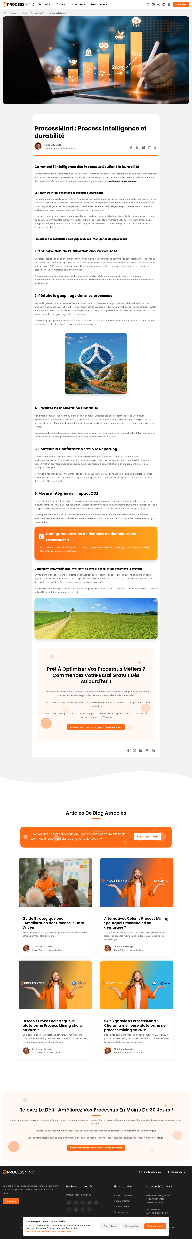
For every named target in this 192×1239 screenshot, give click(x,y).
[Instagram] (76, 1209)
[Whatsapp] (69, 1202)
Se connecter (121, 1212)
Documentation (122, 1200)
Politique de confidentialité (38, 1231)
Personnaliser (132, 1226)
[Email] (89, 1209)
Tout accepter (155, 1226)
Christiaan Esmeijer (42, 946)
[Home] (5, 13)
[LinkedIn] (69, 1209)
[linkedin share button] (156, 147)
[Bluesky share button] (143, 147)
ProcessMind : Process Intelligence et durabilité (49, 13)
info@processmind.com (78, 1194)
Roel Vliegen (52, 145)
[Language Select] (163, 4)
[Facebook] (83, 1209)
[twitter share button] (137, 147)
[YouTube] (89, 1202)
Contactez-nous (122, 1206)
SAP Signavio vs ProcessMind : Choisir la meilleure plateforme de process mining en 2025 (135, 1025)
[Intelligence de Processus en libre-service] (18, 4)
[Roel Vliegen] (38, 145)
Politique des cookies (61, 1231)
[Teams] (83, 1202)
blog (25, 13)
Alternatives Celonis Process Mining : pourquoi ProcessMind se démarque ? (136, 923)
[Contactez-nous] (153, 4)
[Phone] (76, 1202)
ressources (14, 13)
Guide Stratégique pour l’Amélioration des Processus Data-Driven (54, 923)
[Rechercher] (148, 4)
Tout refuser (110, 1226)
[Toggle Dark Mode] (169, 4)
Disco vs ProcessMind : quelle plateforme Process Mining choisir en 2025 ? (53, 1025)
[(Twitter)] (96, 1202)
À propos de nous (123, 1195)
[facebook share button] (130, 147)
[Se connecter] (158, 4)
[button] (149, 147)
